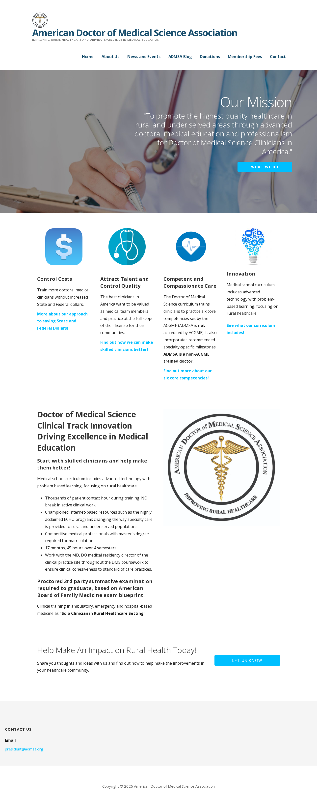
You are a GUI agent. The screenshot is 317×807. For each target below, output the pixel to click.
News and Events (143, 56)
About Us (110, 56)
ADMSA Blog (180, 56)
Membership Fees (245, 56)
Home (88, 56)
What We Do (265, 166)
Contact (278, 56)
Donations (210, 56)
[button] (247, 660)
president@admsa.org (24, 748)
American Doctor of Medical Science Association (134, 32)
